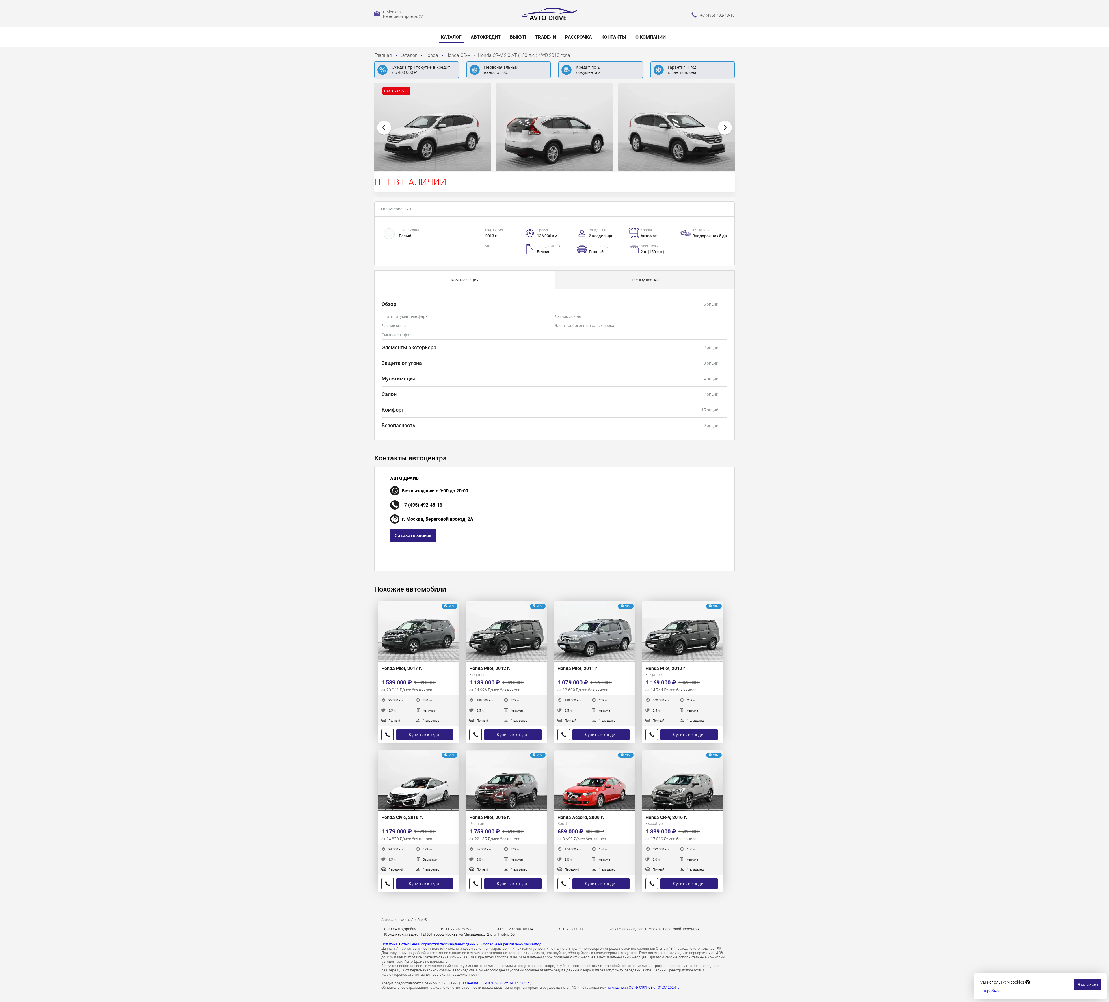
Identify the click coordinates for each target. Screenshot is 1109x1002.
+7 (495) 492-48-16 (422, 505)
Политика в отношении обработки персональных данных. (430, 944)
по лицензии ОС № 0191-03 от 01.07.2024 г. (643, 987)
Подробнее (990, 991)
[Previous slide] (384, 128)
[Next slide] (725, 128)
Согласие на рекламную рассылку (511, 944)
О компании (650, 37)
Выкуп (518, 37)
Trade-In (545, 37)
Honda (432, 55)
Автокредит (486, 37)
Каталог (451, 37)
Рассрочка (578, 37)
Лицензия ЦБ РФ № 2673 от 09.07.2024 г (495, 983)
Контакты (613, 37)
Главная (383, 55)
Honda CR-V (459, 55)
